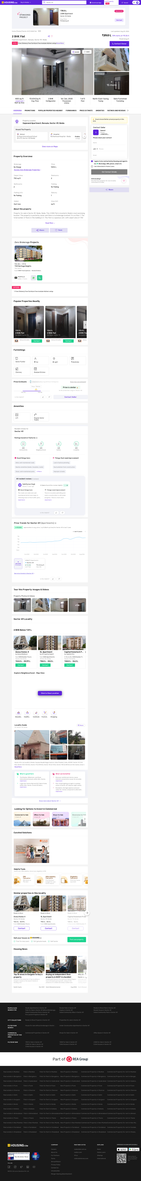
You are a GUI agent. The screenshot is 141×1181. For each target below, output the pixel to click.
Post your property (76, 939)
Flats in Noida (28, 1104)
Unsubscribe (55, 1171)
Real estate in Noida (11, 1104)
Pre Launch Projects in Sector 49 (36, 1014)
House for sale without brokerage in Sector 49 (40, 1025)
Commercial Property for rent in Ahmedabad (122, 1113)
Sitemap (100, 1155)
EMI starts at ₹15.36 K (120, 36)
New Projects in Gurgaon (69, 1099)
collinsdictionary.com (81, 1158)
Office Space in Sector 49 (102, 1033)
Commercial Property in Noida (91, 1104)
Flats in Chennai (29, 1090)
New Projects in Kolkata (68, 1109)
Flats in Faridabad (30, 1127)
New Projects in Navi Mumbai (70, 1123)
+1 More (39, 471)
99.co (76, 1155)
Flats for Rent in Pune (47, 1086)
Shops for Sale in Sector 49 (68, 1033)
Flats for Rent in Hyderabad (49, 1081)
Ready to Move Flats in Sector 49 (105, 1008)
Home (14, 31)
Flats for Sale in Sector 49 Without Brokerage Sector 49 (40, 1010)
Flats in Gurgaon (29, 1099)
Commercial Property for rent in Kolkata (121, 1109)
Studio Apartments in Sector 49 (35, 1008)
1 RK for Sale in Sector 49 (33, 1042)
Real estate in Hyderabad (13, 1081)
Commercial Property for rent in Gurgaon (122, 1099)
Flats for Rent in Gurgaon (49, 1099)
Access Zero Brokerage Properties (27, 170)
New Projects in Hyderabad (70, 1081)
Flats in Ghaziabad (30, 1132)
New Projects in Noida (68, 1104)
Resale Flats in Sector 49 (67, 1008)
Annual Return (56, 1161)
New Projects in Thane (68, 1118)
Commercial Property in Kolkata (92, 1109)
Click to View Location (50, 693)
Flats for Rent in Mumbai (48, 1072)
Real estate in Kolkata (11, 1109)
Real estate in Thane (11, 1118)
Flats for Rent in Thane (48, 1118)
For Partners (55, 1155)
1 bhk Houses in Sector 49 (68, 1044)
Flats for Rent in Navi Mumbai (50, 1123)
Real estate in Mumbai (11, 1072)
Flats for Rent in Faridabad (49, 1127)
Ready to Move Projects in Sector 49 (37, 1020)
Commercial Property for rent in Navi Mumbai (122, 1123)
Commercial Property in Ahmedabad (94, 1113)
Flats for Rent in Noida (48, 1104)
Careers (53, 1149)
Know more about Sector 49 (49, 801)
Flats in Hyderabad (30, 1081)
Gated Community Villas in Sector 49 (71, 1012)
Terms (53, 1158)
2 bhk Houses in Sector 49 (102, 1044)
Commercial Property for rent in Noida (121, 1104)
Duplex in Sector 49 (66, 1010)
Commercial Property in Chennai (92, 1090)
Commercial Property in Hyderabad (93, 1081)
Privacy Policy (55, 1164)
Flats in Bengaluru (30, 1076)
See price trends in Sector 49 (23, 573)
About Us (54, 1152)
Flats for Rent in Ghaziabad (49, 1132)
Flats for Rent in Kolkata (48, 1109)
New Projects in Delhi (68, 1095)
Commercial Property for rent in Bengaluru (122, 1076)
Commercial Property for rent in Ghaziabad (122, 1132)
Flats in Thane (29, 1118)
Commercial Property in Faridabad (93, 1127)
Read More (18, 767)
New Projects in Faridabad (69, 1127)
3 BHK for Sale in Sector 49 (34, 1044)
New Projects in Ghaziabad (70, 1132)
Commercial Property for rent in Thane (121, 1118)
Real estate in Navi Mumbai (13, 1123)
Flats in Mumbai (29, 1072)
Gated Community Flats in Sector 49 (106, 1012)
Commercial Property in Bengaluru (93, 1076)
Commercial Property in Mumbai (92, 1072)
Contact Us (54, 1168)
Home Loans (101, 1152)
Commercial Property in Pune (91, 1086)
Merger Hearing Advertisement (59, 1174)
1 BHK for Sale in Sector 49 (68, 1042)
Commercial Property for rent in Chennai (121, 1090)
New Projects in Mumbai (69, 1072)
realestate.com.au (80, 1149)
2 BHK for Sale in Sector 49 (102, 1042)
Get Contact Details (109, 172)
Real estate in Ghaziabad (12, 1132)
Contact (37, 341)
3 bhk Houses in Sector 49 (34, 1046)
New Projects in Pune (68, 1086)
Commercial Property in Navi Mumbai (94, 1123)
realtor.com (78, 1152)
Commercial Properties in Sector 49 (37, 1033)
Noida (19, 31)
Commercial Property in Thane (92, 1118)
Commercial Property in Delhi (91, 1095)
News (99, 1149)
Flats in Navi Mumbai (31, 1123)
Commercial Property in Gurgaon (93, 1099)
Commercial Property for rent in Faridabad (122, 1127)
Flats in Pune (28, 1086)
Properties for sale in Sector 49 (70, 1020)
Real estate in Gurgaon (12, 1099)
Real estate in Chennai (12, 1090)
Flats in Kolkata (29, 1109)
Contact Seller (70, 397)
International (101, 1158)
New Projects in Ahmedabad (70, 1113)
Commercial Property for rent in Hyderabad (122, 1081)
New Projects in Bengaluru (70, 1076)
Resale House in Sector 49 (102, 1010)
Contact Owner (120, 44)
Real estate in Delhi (11, 1095)
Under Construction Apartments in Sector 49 (74, 1025)
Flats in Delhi (28, 1095)
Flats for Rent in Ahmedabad (50, 1113)
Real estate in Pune (11, 1086)
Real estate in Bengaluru (12, 1076)
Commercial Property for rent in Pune (120, 1086)
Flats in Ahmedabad (31, 1113)
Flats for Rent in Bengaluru (49, 1076)
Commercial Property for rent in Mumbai (121, 1072)
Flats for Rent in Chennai (49, 1090)
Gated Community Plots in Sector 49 (37, 1012)
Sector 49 (25, 31)
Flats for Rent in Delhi (47, 1095)
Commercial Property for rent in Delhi (120, 1095)
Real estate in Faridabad (12, 1127)
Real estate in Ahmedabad (13, 1113)
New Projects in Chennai (69, 1090)
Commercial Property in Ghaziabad (93, 1132)
